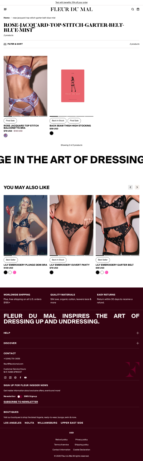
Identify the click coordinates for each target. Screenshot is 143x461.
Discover (10, 343)
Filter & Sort (15, 44)
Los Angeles (13, 423)
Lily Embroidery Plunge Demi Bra (25, 265)
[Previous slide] (130, 187)
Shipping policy (82, 444)
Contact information (61, 449)
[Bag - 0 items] (138, 9)
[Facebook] (20, 378)
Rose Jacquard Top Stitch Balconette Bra (21, 127)
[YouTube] (25, 378)
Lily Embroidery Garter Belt (115, 265)
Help (7, 333)
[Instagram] (5, 378)
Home (7, 18)
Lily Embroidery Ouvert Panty (70, 265)
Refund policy (61, 439)
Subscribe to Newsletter (21, 402)
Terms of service (61, 444)
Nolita (29, 423)
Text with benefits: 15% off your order (71, 2)
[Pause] (139, 160)
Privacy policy (81, 439)
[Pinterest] (15, 378)
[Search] (132, 9)
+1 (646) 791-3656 (12, 358)
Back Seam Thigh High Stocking (70, 126)
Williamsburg (47, 423)
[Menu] (5, 9)
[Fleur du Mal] (71, 9)
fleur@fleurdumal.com (13, 364)
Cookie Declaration (81, 449)
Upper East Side (72, 423)
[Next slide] (137, 187)
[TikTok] (10, 378)
